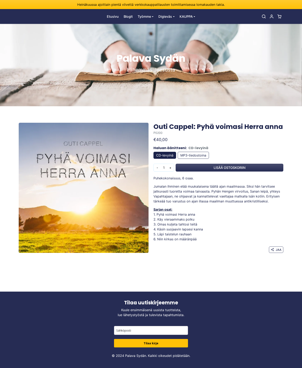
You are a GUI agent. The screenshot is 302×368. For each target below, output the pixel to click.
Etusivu (113, 16)
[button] (264, 16)
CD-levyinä (164, 155)
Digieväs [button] (165, 16)
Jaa (278, 249)
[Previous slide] (19, 285)
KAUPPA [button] (186, 16)
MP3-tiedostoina (193, 155)
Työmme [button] (144, 16)
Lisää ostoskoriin (230, 168)
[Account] (271, 16)
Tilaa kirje (151, 343)
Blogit (128, 16)
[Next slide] (283, 285)
